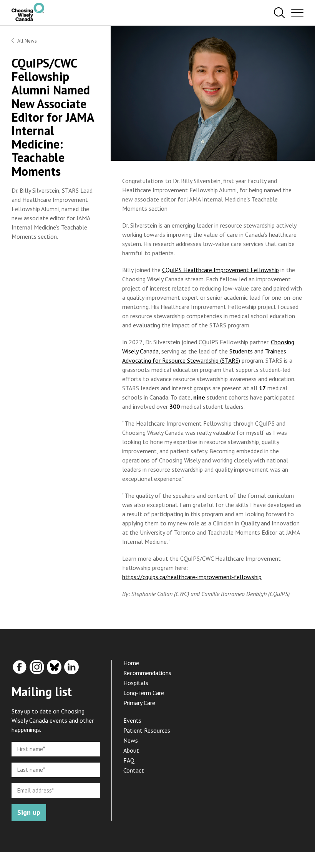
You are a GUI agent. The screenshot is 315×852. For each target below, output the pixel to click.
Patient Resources (146, 730)
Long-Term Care (143, 693)
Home (131, 663)
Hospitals (135, 683)
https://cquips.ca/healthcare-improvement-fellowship (192, 577)
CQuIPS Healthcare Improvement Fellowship (220, 270)
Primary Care (139, 703)
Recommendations (147, 673)
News (130, 740)
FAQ (128, 760)
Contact (133, 770)
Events (132, 720)
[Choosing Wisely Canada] (28, 19)
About (131, 750)
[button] (279, 13)
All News (27, 41)
